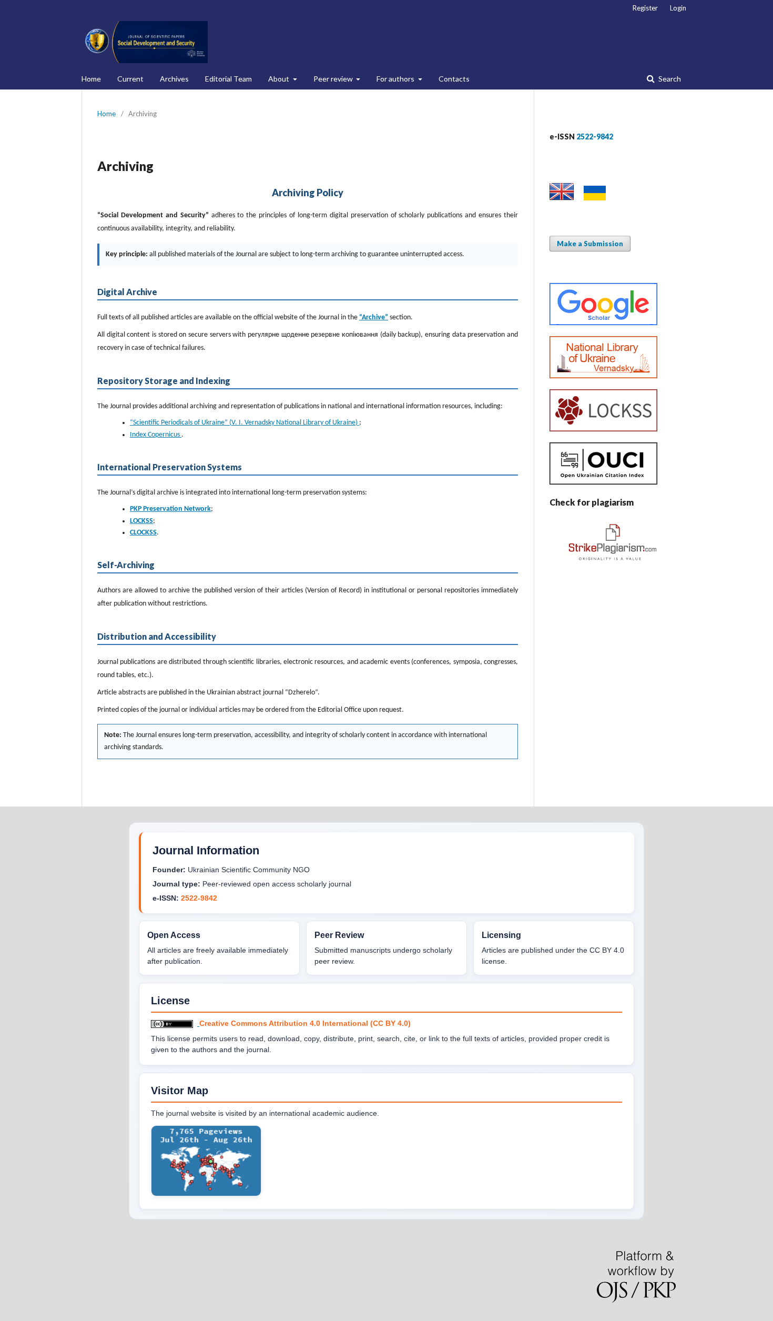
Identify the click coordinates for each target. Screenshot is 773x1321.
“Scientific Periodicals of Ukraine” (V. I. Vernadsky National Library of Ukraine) (244, 423)
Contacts (454, 78)
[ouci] (603, 481)
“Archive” (373, 317)
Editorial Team (228, 78)
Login (678, 8)
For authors (396, 78)
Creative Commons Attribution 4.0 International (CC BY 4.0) (305, 1023)
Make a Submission (590, 243)
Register (645, 8)
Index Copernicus (155, 435)
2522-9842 (199, 898)
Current (130, 78)
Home (91, 78)
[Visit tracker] (206, 1193)
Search (669, 78)
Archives (174, 78)
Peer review (333, 78)
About (279, 78)
